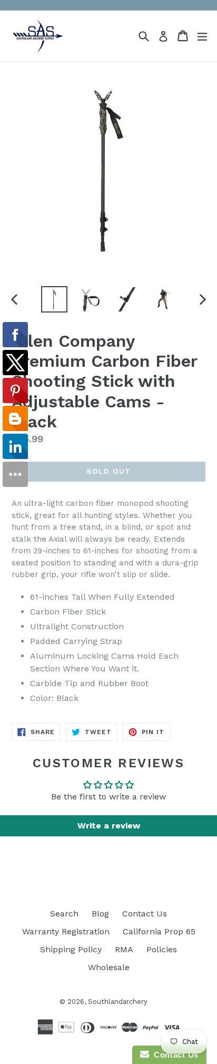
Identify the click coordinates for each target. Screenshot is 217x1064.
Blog (100, 914)
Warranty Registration (66, 931)
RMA (124, 949)
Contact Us (144, 914)
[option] (54, 299)
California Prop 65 (159, 931)
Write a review (108, 826)
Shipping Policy (71, 949)
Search (64, 914)
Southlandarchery (117, 1002)
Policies (161, 949)
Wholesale (109, 967)
